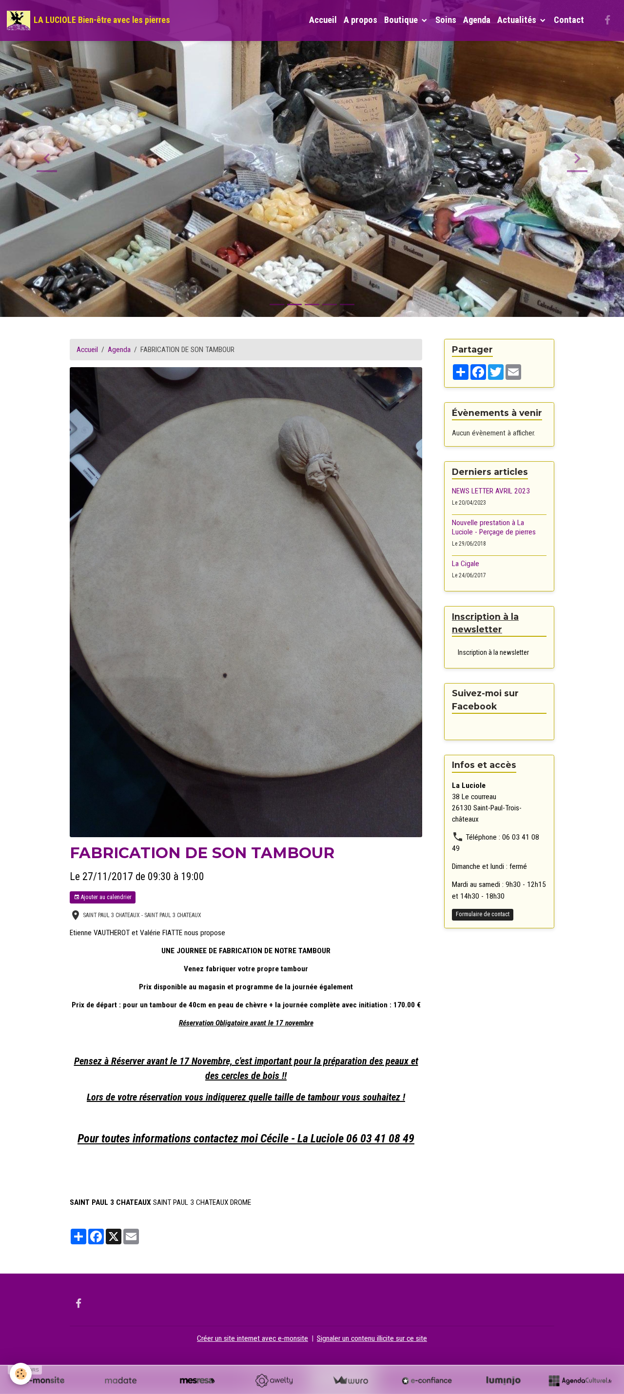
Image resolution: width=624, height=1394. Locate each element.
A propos (360, 20)
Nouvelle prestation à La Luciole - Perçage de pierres (494, 527)
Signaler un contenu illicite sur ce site (372, 1338)
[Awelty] (273, 1380)
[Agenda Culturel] (580, 1380)
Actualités (517, 20)
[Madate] (120, 1380)
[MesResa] (197, 1380)
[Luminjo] (503, 1380)
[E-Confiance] (426, 1380)
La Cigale (465, 563)
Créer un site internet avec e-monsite (252, 1338)
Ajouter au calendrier (105, 897)
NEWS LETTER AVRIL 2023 (491, 490)
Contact (569, 20)
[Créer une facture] (350, 1380)
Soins (445, 20)
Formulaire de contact (482, 914)
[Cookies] (21, 1374)
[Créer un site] (44, 1380)
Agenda (476, 20)
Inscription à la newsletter (493, 652)
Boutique (402, 20)
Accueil (323, 20)
